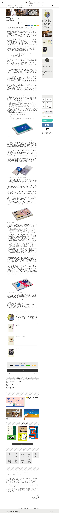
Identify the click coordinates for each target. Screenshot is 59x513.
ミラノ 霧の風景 (13, 303)
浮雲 (29, 32)
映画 (8, 382)
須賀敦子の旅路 (29, 304)
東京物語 (14, 32)
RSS (19, 508)
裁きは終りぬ (29, 77)
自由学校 (12, 305)
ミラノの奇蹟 (29, 53)
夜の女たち (20, 31)
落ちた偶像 (13, 77)
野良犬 (27, 31)
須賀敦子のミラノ (26, 158)
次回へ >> (35, 373)
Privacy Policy (34, 508)
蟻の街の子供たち (13, 306)
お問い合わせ (38, 508)
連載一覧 (10, 5)
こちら (52, 133)
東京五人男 (12, 31)
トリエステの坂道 (13, 302)
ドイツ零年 (31, 80)
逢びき (33, 76)
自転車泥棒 (21, 53)
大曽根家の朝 (33, 30)
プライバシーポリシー (29, 508)
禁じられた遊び (25, 78)
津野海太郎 (11, 20)
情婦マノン (14, 78)
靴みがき (31, 180)
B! (22, 365)
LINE (28, 365)
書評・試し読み (30, 5)
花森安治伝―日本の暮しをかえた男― (20, 336)
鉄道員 (19, 56)
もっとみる (22, 444)
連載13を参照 (30, 108)
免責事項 (25, 508)
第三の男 (12, 81)
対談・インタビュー (19, 5)
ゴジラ (22, 32)
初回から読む (23, 370)
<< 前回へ (9, 373)
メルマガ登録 (21, 508)
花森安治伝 (46, 26)
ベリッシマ (20, 54)
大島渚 (8, 388)
